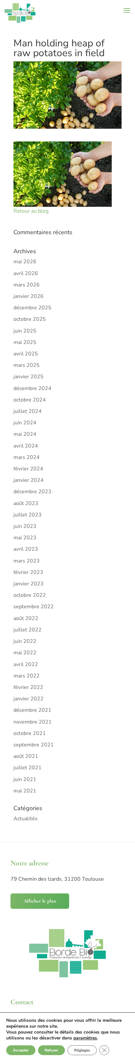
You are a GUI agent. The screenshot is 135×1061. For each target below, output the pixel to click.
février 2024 (28, 468)
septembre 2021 (33, 744)
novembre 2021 (32, 722)
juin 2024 (24, 422)
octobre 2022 (29, 595)
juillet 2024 (27, 411)
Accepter (21, 1050)
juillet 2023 (27, 514)
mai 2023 (24, 537)
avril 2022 (25, 664)
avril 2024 (25, 445)
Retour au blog (30, 211)
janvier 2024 (28, 480)
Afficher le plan (40, 901)
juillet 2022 (27, 629)
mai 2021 (24, 790)
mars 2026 (26, 284)
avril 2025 (25, 353)
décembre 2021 (32, 710)
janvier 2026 (28, 296)
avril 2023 (25, 549)
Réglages (82, 1050)
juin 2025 (24, 331)
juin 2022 (24, 641)
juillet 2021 (27, 767)
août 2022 (25, 618)
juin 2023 (24, 526)
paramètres (85, 1038)
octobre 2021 (29, 733)
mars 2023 (26, 560)
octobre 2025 (29, 319)
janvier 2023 (28, 583)
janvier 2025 (28, 376)
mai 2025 (24, 342)
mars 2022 (26, 675)
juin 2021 (24, 779)
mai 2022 (24, 652)
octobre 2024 (29, 399)
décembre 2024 (32, 388)
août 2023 (25, 503)
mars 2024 (26, 457)
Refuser (51, 1050)
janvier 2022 (28, 698)
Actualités (25, 818)
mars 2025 (26, 365)
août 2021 (25, 756)
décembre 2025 (32, 307)
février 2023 (28, 572)
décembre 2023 (32, 491)
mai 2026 (24, 261)
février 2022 (28, 687)
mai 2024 (24, 434)
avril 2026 (25, 273)
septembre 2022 (33, 606)
